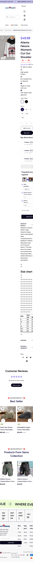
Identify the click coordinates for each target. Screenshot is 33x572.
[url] (4, 516)
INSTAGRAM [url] (12, 515)
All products (8, 30)
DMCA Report (3, 557)
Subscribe (11, 542)
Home (1, 30)
